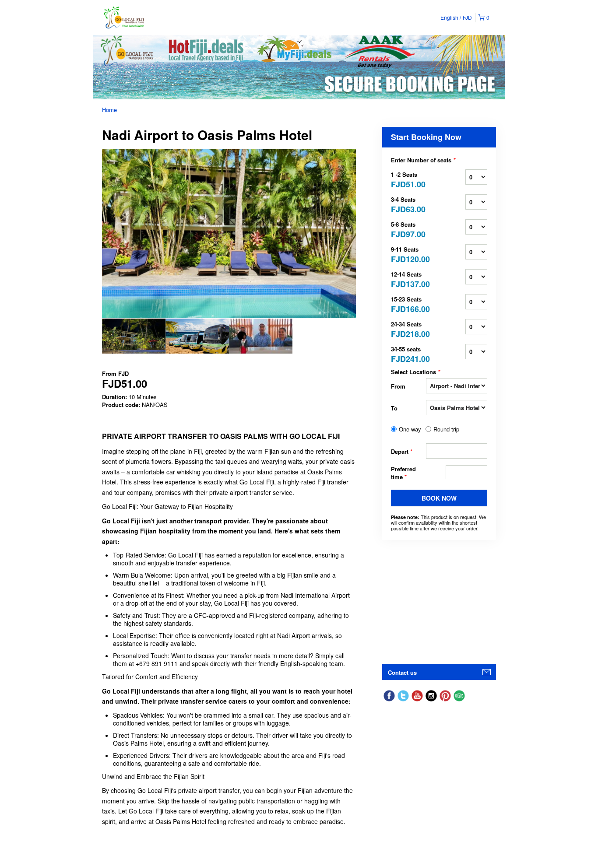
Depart (401, 451)
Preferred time (403, 473)
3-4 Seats (408, 204)
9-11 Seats (408, 254)
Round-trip (446, 429)
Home (109, 109)
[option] (133, 336)
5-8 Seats (408, 229)
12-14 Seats (408, 279)
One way (410, 429)
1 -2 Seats (408, 179)
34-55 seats (408, 354)
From (398, 386)
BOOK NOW (439, 498)
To (394, 408)
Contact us (402, 672)
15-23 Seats (408, 304)
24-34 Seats (408, 329)
